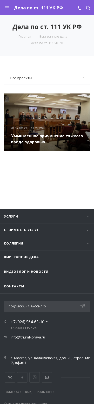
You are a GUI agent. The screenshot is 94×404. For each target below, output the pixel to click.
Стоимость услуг (21, 230)
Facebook (22, 377)
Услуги (11, 216)
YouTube (47, 377)
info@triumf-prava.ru (28, 337)
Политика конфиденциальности (29, 392)
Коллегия (13, 243)
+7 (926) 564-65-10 (27, 322)
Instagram (34, 377)
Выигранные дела (21, 257)
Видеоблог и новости (26, 271)
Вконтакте (10, 377)
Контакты (14, 286)
